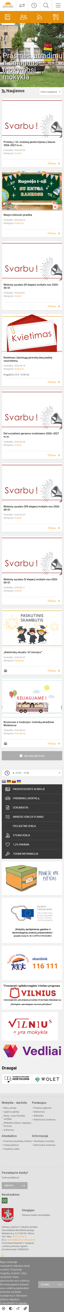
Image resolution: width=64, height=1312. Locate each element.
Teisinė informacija (25, 853)
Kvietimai (19, 223)
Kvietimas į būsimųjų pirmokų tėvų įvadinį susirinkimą (28, 359)
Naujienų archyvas (34, 756)
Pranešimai (20, 733)
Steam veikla (21, 835)
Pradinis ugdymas (43, 1108)
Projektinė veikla (24, 826)
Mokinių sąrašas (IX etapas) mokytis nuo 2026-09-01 (31, 286)
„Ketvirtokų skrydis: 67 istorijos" (23, 652)
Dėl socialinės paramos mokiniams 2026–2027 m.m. (31, 435)
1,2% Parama (21, 844)
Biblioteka (38, 1116)
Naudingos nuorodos (44, 1141)
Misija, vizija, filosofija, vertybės (14, 1117)
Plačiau (52, 163)
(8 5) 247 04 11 (19, 1236)
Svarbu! (18, 153)
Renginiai (19, 660)
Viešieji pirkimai (11, 1145)
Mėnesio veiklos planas (28, 816)
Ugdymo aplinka (11, 1112)
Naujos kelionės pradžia (18, 214)
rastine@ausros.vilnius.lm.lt (21, 1239)
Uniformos (9, 1130)
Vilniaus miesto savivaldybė (36, 1215)
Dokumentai (20, 807)
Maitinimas (39, 1112)
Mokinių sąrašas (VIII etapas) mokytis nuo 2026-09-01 (32, 508)
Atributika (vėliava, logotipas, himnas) (17, 1124)
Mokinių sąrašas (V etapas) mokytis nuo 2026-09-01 (31, 581)
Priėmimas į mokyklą (26, 798)
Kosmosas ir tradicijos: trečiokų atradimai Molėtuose (29, 724)
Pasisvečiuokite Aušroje (29, 789)
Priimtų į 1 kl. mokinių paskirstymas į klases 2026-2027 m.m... (29, 144)
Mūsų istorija (10, 1108)
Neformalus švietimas (44, 1119)
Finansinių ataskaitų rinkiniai (18, 1141)
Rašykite (9, 1185)
